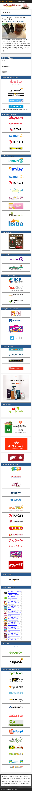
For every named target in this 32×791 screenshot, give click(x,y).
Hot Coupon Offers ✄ (7, 1)
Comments (21, 21)
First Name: (5, 61)
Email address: (6, 66)
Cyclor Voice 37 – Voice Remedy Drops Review (14, 18)
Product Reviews (12, 21)
